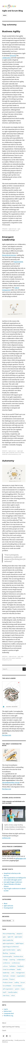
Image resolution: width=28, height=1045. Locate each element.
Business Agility (11, 31)
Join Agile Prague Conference (13, 882)
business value (18, 956)
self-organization (8, 989)
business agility (11, 230)
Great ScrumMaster (9, 969)
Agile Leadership (10, 452)
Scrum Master (17, 985)
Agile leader (18, 937)
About (5, 903)
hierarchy (13, 55)
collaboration (6, 58)
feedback (20, 966)
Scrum (23, 982)
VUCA (17, 230)
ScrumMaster (7, 985)
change (5, 959)
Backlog (5, 953)
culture (5, 966)
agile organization (8, 943)
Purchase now (6, 735)
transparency (5, 659)
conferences (16, 963)
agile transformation (9, 950)
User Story (6, 995)
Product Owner (8, 982)
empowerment (18, 261)
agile (19, 228)
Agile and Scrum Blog (12, 11)
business (12, 953)
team (22, 989)
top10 (4, 992)
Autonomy (8, 460)
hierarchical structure (9, 255)
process (5, 979)
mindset (12, 976)
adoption (19, 933)
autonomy (4, 230)
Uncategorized (8, 908)
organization (21, 976)
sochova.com (6, 838)
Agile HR (10, 937)
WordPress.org (8, 1015)
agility (19, 950)
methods (5, 976)
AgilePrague (19, 943)
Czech (4, 1030)
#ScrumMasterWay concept (10, 782)
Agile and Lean (12, 228)
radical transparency (13, 454)
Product (12, 979)
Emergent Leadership (8, 238)
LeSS (12, 972)
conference (6, 963)
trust (20, 454)
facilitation (12, 966)
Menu (4, 15)
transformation (12, 992)
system (17, 989)
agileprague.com (20, 858)
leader (22, 452)
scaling (17, 982)
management (20, 972)
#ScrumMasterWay (9, 933)
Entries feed (7, 1011)
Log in (6, 1009)
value (13, 995)
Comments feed (9, 1013)
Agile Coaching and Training (11, 1026)
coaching (12, 959)
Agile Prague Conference (11, 946)
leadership (5, 454)
